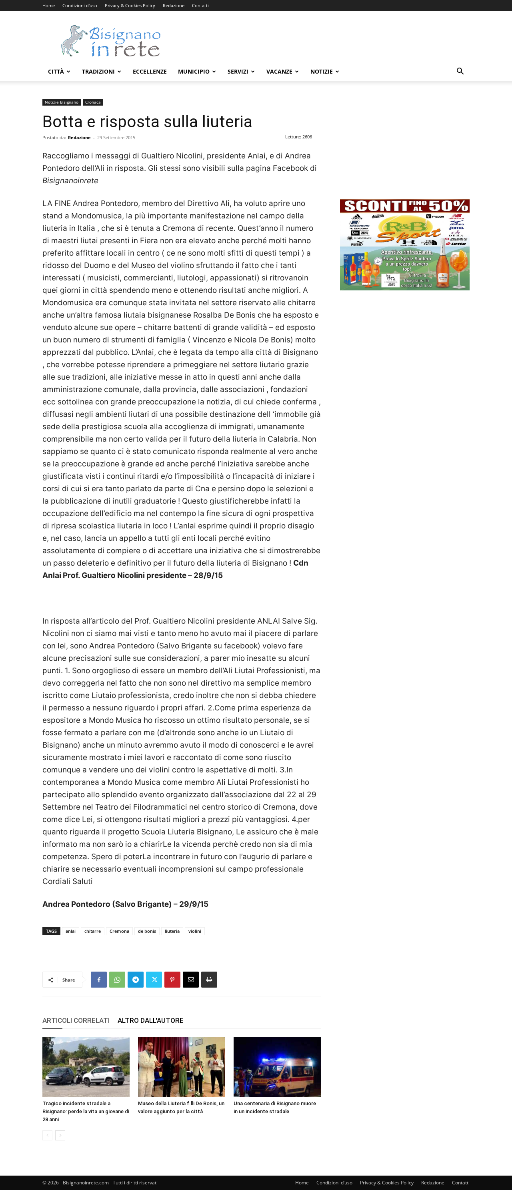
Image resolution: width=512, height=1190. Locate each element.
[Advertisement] (324, 40)
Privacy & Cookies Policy (130, 5)
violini (194, 931)
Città (56, 71)
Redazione (173, 5)
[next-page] (60, 1135)
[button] (460, 72)
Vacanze (279, 71)
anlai (71, 931)
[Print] (209, 980)
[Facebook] (99, 980)
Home (48, 5)
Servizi (238, 71)
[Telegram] (136, 980)
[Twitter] (154, 980)
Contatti (200, 5)
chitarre (92, 931)
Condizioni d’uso (79, 5)
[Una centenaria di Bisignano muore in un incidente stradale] (277, 1067)
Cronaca (93, 102)
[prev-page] (47, 1135)
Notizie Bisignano (61, 102)
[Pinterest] (172, 980)
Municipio (194, 71)
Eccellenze (150, 71)
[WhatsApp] (117, 980)
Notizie (321, 71)
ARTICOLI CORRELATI (76, 1020)
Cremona (119, 931)
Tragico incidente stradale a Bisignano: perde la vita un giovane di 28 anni (85, 1111)
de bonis (147, 931)
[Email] (191, 980)
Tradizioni (98, 71)
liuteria (172, 931)
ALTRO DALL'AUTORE (151, 1020)
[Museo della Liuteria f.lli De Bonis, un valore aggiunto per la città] (181, 1067)
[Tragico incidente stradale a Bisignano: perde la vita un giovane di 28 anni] (86, 1067)
